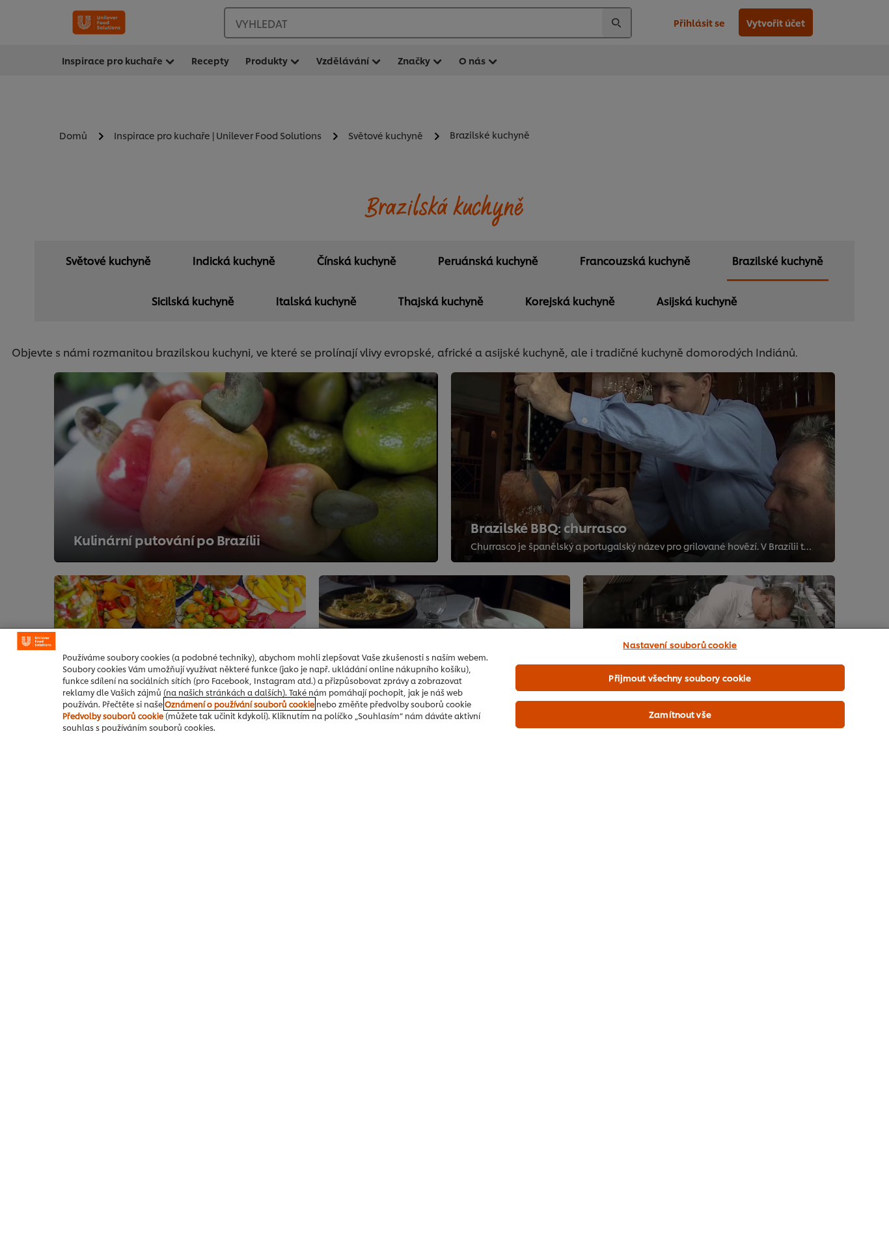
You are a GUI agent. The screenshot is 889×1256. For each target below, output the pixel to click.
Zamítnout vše (680, 714)
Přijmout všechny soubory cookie (680, 677)
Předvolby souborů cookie (112, 715)
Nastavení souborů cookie (680, 644)
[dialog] (444, 942)
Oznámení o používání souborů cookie (239, 703)
